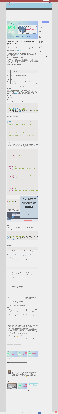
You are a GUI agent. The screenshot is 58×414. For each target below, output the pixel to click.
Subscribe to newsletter (29, 206)
